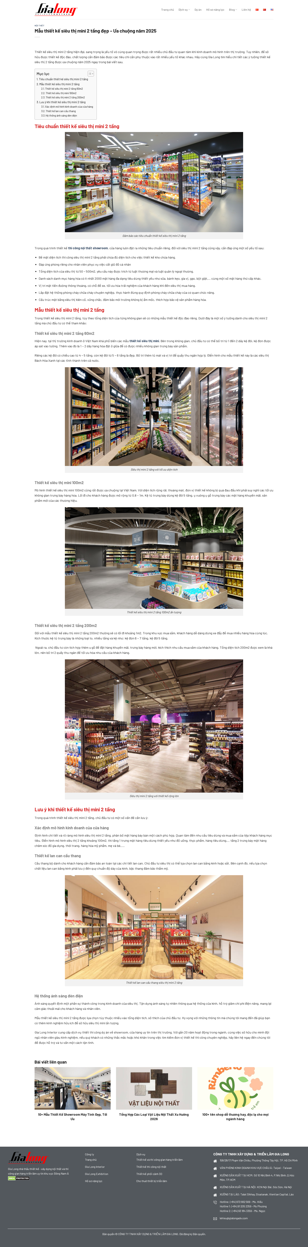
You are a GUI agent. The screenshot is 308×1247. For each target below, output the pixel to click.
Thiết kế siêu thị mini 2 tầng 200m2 (65, 97)
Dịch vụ (183, 9)
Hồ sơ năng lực (215, 9)
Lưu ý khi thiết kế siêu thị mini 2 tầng (62, 102)
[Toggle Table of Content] (89, 74)
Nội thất (39, 25)
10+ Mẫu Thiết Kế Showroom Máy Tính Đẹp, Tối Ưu (72, 1116)
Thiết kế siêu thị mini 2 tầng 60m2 (64, 88)
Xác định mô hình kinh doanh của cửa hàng (69, 106)
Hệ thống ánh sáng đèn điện (62, 115)
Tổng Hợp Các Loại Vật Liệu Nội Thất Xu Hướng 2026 (154, 1116)
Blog (232, 9)
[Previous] (41, 1087)
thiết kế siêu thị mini (144, 341)
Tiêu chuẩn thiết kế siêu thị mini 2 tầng (64, 79)
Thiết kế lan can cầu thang (61, 111)
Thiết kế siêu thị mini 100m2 (61, 93)
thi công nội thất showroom (88, 248)
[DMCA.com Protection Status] (19, 1178)
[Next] (266, 1087)
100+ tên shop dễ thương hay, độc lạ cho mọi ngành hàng (235, 1116)
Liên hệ (246, 9)
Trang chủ (167, 9)
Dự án (198, 9)
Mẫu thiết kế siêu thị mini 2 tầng (59, 84)
